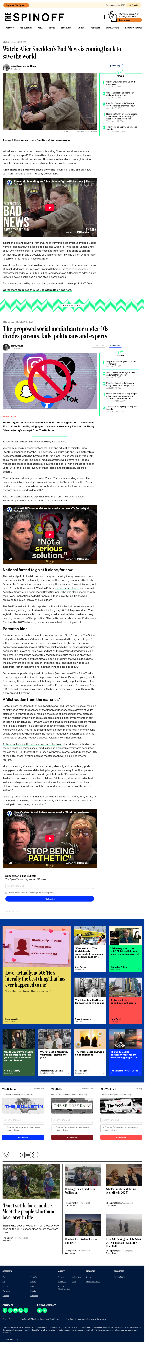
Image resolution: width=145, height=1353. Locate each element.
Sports (33, 1286)
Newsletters (112, 28)
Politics (10, 28)
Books (52, 28)
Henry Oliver (17, 345)
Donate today (124, 20)
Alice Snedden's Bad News (23, 66)
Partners (6, 1291)
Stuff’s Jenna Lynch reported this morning (45, 580)
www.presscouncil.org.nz (72, 1330)
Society (33, 1277)
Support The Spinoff (16, 5)
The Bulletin (10, 321)
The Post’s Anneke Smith (17, 606)
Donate (89, 1277)
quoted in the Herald (67, 588)
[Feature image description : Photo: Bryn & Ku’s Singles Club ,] (31, 1181)
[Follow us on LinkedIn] (26, 1312)
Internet (6, 1286)
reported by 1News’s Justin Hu (66, 482)
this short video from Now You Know (47, 500)
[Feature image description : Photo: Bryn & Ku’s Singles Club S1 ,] (83, 1225)
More (80, 28)
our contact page (117, 1327)
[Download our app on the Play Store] (45, 1312)
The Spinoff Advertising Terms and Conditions (86, 1319)
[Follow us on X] (10, 1312)
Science (6, 1295)
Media (33, 1291)
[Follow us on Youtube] (15, 1312)
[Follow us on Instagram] (20, 1312)
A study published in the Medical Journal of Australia (32, 744)
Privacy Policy (8, 1319)
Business (34, 1295)
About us (62, 1281)
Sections (65, 28)
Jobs (74, 1281)
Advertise (76, 1277)
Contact (61, 1277)
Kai (4, 1281)
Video (6, 42)
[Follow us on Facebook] (5, 1312)
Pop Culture (26, 28)
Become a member (133, 28)
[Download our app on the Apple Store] (39, 1312)
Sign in (135, 5)
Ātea (40, 28)
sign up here (59, 441)
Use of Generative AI (64, 1287)
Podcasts (95, 28)
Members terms (93, 1281)
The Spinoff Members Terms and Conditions (39, 1319)
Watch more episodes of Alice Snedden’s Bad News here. (37, 289)
